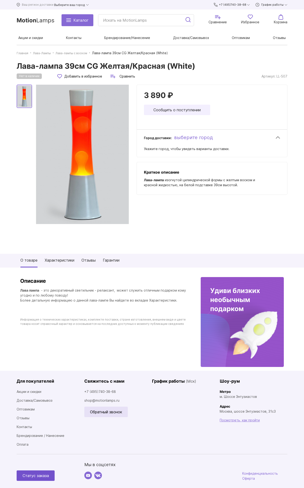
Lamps (35, 20)
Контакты (24, 427)
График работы (272, 4)
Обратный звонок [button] (106, 412)
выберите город (193, 137)
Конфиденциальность (260, 473)
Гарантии (111, 260)
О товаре (29, 260)
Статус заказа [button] (36, 475)
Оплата (22, 444)
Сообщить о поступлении (177, 109)
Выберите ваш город (69, 5)
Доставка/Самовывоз (34, 400)
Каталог (81, 20)
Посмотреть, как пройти (240, 420)
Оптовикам (26, 409)
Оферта (248, 478)
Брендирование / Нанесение (40, 436)
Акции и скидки (29, 392)
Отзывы (88, 260)
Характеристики (59, 260)
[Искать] (188, 20)
